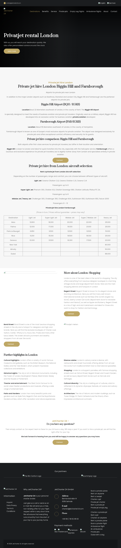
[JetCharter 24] (8, 13)
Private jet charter (98, 502)
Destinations (35, 11)
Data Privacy (12, 505)
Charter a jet (96, 499)
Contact (114, 11)
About (106, 11)
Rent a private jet (98, 505)
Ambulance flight (98, 526)
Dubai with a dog (97, 535)
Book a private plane (99, 491)
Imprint (9, 502)
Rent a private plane (99, 520)
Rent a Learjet (96, 496)
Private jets (63, 11)
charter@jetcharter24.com (13, 3)
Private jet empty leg (99, 508)
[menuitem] (101, 3)
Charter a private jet (99, 512)
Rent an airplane (97, 493)
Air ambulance (96, 529)
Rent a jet (94, 515)
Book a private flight (99, 523)
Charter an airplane (99, 518)
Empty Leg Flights (77, 11)
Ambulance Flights (93, 11)
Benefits (45, 11)
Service (54, 11)
